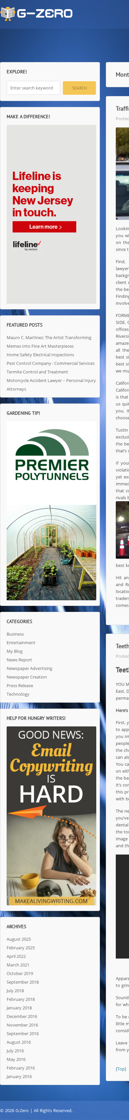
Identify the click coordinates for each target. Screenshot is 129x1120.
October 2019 (20, 973)
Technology (18, 694)
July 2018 (15, 991)
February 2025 (21, 948)
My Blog (14, 651)
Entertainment (21, 643)
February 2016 (21, 1068)
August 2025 (19, 939)
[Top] (121, 1069)
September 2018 (23, 982)
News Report (19, 660)
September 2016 (23, 1033)
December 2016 (22, 1016)
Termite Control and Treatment (37, 372)
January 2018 (19, 1008)
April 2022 (16, 956)
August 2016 (19, 1042)
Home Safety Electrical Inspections (40, 355)
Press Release (20, 685)
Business (15, 634)
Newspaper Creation (27, 677)
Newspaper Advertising (29, 668)
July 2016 (15, 1051)
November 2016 (22, 1025)
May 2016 (16, 1059)
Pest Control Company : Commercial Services (51, 363)
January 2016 (19, 1076)
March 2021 (18, 965)
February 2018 (21, 999)
